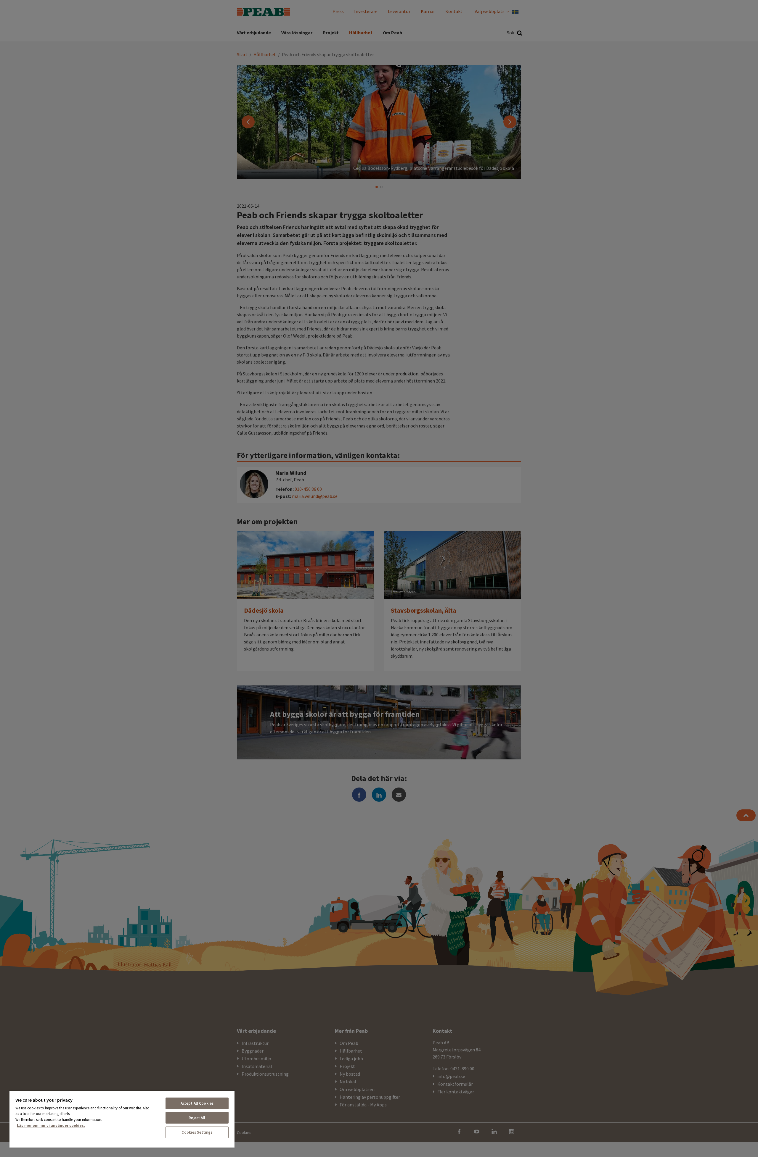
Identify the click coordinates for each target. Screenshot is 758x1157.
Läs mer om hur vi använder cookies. (51, 1125)
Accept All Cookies (197, 1103)
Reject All (197, 1117)
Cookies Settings (197, 1132)
